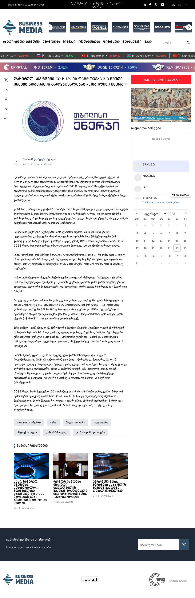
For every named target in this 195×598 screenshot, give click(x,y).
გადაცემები (132, 42)
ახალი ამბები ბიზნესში (21, 42)
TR (185, 4)
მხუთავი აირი (75, 422)
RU (179, 4)
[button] (49, 27)
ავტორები (98, 6)
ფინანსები (111, 42)
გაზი (53, 422)
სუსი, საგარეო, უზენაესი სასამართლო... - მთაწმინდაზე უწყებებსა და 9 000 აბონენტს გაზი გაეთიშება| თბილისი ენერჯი (30, 492)
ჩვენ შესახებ (78, 3)
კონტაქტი (99, 3)
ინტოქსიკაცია (27, 432)
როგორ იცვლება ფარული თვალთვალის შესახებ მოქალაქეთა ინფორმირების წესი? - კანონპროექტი (70, 489)
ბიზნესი (69, 42)
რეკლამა (115, 3)
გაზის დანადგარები (90, 432)
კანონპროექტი (56, 432)
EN (173, 4)
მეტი (148, 42)
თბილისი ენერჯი (29, 422)
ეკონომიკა (51, 42)
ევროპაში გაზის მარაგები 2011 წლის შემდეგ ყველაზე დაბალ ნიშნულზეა (109, 486)
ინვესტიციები (89, 42)
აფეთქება (101, 422)
